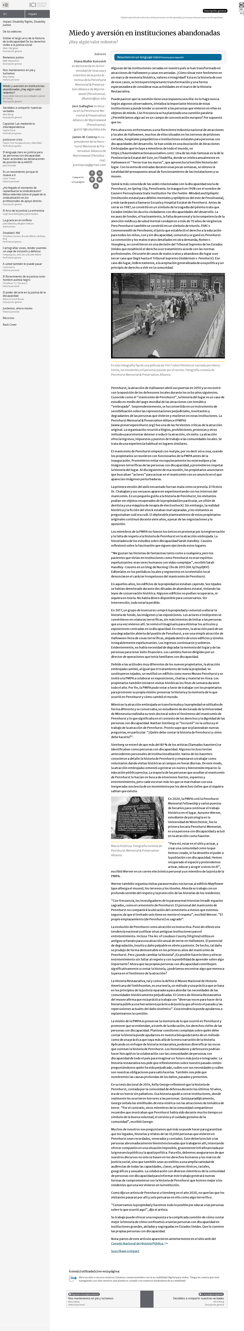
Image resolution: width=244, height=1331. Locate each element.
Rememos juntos (13, 60)
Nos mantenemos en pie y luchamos (19, 74)
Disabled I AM (24, 237)
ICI (5, 14)
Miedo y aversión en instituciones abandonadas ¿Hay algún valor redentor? (24, 93)
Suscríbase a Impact (125, 1251)
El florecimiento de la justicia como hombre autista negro (24, 281)
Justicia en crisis (22, 142)
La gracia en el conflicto (18, 223)
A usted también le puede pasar (22, 267)
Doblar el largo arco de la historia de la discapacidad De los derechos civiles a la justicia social (24, 44)
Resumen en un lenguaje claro (138, 57)
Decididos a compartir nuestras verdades (22, 112)
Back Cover (10, 324)
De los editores (12, 31)
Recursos (8, 318)
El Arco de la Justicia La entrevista (23, 212)
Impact (32, 14)
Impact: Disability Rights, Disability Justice (24, 23)
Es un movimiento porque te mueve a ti (20, 176)
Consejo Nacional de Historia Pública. (137, 1243)
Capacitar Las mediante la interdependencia (19, 128)
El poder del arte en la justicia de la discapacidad (24, 297)
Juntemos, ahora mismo (18, 309)
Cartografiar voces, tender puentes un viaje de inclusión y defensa (24, 252)
